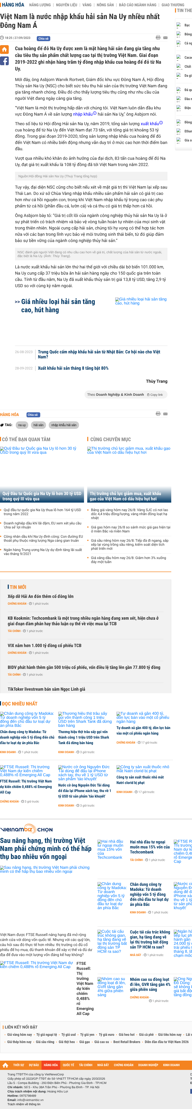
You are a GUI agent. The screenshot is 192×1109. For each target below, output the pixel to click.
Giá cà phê (146, 1035)
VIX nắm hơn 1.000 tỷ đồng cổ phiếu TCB (45, 645)
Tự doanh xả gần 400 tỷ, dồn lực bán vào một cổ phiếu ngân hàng (143, 731)
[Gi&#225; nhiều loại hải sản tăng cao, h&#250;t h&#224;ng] (135, 319)
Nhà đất (135, 955)
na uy (22, 425)
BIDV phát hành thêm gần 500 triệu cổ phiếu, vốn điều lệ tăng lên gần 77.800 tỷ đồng (84, 667)
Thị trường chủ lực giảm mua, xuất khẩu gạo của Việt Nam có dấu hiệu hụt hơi (125, 496)
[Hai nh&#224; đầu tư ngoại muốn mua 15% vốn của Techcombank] (113, 850)
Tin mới (18, 587)
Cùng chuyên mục (110, 439)
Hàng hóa (13, 5)
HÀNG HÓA (51, 1065)
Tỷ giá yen (87, 1035)
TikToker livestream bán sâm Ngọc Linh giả (46, 689)
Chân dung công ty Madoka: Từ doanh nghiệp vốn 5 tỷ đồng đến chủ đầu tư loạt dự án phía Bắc (27, 737)
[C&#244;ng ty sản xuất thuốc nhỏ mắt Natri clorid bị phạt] (143, 769)
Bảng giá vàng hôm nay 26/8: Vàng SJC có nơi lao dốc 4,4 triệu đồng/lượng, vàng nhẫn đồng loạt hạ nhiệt (129, 514)
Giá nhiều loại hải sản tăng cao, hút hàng (58, 305)
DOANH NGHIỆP (148, 1065)
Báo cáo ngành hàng (137, 5)
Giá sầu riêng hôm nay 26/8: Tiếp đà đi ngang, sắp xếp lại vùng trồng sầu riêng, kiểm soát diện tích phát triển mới (129, 545)
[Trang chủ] (4, 49)
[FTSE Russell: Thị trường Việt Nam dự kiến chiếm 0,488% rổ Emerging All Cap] (27, 771)
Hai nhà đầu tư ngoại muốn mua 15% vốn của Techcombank (150, 847)
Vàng (87, 5)
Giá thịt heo (67, 1042)
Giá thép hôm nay (19, 1042)
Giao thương (173, 5)
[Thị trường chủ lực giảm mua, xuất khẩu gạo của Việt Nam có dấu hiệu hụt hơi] (129, 475)
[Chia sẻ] (4, 60)
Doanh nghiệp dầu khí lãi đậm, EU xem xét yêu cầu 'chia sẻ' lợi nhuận (42, 525)
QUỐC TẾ (68, 1065)
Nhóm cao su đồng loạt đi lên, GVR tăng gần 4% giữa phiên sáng (150, 984)
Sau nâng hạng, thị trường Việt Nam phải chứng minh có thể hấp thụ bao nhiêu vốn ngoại (46, 849)
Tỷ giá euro (106, 1035)
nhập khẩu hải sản (63, 425)
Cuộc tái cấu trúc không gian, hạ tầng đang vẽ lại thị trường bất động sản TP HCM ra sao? (150, 940)
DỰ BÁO (34, 1065)
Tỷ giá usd (69, 1035)
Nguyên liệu (66, 5)
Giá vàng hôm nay (19, 1035)
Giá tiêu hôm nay (170, 1035)
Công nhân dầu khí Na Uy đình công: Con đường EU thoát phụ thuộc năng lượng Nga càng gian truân (43, 539)
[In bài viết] (159, 37)
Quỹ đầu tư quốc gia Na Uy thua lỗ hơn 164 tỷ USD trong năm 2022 (42, 512)
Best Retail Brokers (127, 1042)
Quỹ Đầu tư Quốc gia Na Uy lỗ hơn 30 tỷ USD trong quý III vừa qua (42, 496)
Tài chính (14, 631)
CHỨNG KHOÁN (124, 1065)
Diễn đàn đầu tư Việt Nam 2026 (166, 1042)
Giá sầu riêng (45, 1042)
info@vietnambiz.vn (30, 1100)
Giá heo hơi (126, 1035)
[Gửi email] (165, 37)
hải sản (39, 425)
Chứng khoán (17, 603)
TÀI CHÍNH (85, 1065)
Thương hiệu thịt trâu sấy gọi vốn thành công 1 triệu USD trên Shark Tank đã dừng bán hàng (83, 737)
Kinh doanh (8, 752)
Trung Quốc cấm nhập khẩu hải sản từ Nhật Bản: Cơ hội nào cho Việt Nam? (99, 355)
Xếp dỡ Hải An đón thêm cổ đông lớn (41, 596)
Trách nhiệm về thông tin (24, 1104)
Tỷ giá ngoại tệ (46, 1035)
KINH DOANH (171, 1065)
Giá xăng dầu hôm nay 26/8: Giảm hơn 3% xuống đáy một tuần (128, 560)
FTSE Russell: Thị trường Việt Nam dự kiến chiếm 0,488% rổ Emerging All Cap (26, 787)
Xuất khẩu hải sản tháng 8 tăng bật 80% (73, 368)
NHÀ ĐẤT (103, 1065)
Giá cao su (101, 1042)
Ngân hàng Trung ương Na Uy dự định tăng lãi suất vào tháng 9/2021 (43, 552)
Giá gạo (84, 1042)
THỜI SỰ (18, 1065)
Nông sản (105, 5)
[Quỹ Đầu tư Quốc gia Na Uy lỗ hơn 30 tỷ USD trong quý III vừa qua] (42, 475)
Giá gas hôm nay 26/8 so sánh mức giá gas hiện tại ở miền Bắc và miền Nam (130, 529)
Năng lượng (40, 5)
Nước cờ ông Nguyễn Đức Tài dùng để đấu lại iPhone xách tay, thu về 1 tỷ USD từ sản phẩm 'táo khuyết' (84, 791)
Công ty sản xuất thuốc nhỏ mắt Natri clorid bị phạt (140, 780)
